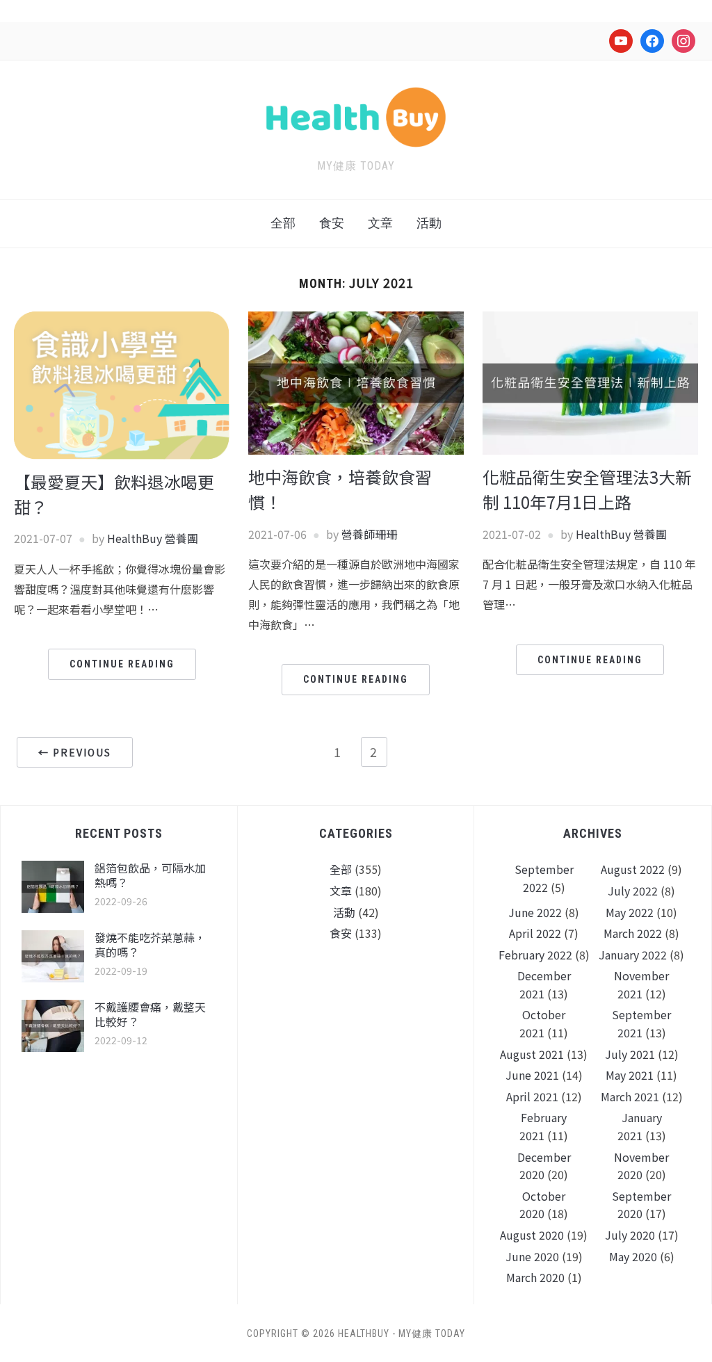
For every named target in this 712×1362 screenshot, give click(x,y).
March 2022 (633, 933)
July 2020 (630, 1234)
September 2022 (544, 878)
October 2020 (542, 1204)
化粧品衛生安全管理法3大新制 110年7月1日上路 (587, 489)
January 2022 (633, 954)
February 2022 (535, 954)
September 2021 (641, 1023)
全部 (283, 223)
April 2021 (532, 1096)
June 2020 (532, 1256)
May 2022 (630, 912)
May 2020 (633, 1256)
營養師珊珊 (369, 534)
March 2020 (535, 1277)
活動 (429, 223)
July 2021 (630, 1054)
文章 (380, 223)
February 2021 (543, 1126)
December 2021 (544, 984)
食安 (331, 223)
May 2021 (630, 1075)
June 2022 (535, 912)
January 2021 (639, 1126)
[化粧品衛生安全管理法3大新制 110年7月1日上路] (590, 381)
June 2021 (532, 1075)
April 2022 (535, 933)
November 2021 (641, 984)
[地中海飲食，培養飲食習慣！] (356, 381)
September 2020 (641, 1204)
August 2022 (633, 869)
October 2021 (542, 1023)
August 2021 (532, 1054)
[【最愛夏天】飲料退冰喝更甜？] (121, 383)
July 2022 (633, 890)
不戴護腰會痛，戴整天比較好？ (150, 1014)
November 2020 (641, 1166)
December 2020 (544, 1166)
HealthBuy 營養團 (152, 538)
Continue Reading (122, 664)
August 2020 (532, 1234)
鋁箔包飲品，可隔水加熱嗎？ (150, 875)
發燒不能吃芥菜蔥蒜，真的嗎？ (150, 944)
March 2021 (630, 1096)
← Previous (74, 752)
